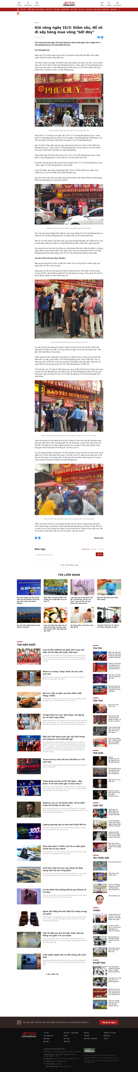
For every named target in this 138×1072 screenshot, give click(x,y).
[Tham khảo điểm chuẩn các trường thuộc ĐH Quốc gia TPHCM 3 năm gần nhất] (100, 824)
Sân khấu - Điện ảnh (101, 9)
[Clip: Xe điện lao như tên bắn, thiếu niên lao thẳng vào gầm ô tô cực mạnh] (29, 940)
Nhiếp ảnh (99, 962)
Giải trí (98, 805)
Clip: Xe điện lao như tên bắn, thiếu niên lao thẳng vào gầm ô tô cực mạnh (63, 934)
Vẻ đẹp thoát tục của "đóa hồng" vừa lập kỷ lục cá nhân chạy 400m (63, 716)
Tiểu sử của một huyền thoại (113, 874)
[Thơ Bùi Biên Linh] (100, 899)
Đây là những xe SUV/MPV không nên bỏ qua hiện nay (113, 939)
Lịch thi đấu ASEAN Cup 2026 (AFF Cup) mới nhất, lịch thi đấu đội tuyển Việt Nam (63, 651)
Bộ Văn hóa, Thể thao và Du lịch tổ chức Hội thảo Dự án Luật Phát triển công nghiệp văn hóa (114, 993)
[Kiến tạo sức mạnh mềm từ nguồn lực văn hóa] (100, 679)
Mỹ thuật (74, 9)
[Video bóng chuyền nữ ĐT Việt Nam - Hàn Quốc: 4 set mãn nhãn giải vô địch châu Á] (29, 788)
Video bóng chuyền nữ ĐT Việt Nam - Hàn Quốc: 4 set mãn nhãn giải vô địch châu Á (62, 782)
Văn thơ (49, 9)
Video (96, 910)
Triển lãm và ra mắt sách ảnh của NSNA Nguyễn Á (114, 979)
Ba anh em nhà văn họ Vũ (113, 705)
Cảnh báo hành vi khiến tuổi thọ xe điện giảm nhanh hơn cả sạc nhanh (64, 847)
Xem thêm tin (53, 974)
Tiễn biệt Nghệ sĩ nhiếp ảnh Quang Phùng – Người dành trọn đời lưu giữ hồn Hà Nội (114, 970)
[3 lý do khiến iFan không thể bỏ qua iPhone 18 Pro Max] (29, 896)
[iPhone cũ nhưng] (29, 678)
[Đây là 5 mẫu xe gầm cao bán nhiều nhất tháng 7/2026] (29, 700)
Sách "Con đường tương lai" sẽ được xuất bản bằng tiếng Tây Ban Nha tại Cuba (114, 888)
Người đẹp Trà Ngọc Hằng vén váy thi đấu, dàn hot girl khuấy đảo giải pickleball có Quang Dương (114, 814)
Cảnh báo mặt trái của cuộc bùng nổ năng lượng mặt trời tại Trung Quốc (63, 869)
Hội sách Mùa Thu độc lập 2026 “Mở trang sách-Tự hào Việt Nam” (114, 688)
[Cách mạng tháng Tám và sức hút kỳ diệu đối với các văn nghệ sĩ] (100, 731)
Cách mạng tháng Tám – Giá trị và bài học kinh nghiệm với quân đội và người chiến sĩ (114, 742)
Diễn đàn (67, 1041)
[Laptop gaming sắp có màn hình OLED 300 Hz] (29, 831)
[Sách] (100, 888)
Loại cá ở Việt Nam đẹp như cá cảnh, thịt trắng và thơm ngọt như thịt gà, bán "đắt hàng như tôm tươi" (55, 628)
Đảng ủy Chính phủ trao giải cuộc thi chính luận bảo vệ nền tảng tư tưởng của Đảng (114, 667)
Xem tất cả (85, 549)
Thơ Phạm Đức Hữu (114, 862)
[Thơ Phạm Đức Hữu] (100, 866)
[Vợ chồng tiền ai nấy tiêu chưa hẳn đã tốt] (82, 615)
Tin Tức (23, 9)
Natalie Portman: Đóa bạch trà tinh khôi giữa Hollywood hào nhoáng (114, 794)
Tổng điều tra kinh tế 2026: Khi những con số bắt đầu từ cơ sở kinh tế (55, 599)
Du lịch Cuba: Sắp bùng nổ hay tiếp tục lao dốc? (28, 626)
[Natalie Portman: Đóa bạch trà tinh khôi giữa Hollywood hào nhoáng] (100, 795)
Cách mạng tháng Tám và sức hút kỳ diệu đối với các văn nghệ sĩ (114, 729)
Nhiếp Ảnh (65, 9)
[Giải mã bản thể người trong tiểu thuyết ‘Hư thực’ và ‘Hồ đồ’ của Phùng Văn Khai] (100, 720)
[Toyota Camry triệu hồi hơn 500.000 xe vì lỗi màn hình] (29, 766)
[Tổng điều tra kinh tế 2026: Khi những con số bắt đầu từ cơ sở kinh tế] (56, 587)
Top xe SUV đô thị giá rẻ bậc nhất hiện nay (114, 949)
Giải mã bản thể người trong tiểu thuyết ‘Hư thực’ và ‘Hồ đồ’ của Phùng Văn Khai (114, 719)
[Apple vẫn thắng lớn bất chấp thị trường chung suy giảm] (29, 918)
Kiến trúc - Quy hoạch (36, 9)
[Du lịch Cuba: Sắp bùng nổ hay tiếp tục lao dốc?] (29, 615)
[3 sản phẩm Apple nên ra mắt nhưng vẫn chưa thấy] (29, 961)
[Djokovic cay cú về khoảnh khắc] (29, 809)
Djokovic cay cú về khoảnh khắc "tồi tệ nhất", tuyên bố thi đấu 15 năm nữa (64, 804)
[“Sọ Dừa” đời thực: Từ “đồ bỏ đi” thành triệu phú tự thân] (109, 615)
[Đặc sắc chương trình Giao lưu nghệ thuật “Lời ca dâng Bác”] (100, 847)
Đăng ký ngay (108, 1022)
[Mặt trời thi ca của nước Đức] (100, 783)
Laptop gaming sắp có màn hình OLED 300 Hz (64, 824)
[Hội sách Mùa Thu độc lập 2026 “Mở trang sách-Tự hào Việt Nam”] (100, 690)
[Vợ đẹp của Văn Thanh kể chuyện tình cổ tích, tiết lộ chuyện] (100, 836)
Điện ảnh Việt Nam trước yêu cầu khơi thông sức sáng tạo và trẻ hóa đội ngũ (64, 737)
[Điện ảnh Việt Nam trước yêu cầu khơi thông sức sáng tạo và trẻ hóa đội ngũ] (29, 743)
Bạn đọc (114, 9)
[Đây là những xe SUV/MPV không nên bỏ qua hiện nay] (100, 941)
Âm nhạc (89, 9)
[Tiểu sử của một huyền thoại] (100, 877)
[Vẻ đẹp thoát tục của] (29, 722)
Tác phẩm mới (101, 858)
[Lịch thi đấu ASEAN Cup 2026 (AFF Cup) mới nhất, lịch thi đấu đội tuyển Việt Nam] (29, 656)
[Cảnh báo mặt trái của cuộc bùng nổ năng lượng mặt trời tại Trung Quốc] (29, 875)
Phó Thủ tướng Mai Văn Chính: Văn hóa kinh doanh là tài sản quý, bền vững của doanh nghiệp (28, 600)
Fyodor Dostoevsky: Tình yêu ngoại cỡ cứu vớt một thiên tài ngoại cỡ (114, 760)
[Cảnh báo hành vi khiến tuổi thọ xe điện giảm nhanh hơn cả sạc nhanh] (29, 853)
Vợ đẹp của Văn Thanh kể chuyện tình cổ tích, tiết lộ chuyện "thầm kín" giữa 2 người (114, 835)
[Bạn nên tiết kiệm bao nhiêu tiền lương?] (109, 587)
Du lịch (81, 9)
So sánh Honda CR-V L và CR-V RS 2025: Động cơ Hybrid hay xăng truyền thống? (114, 929)
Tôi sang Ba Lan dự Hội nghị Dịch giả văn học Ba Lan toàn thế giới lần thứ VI (114, 772)
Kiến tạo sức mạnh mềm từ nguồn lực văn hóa (114, 676)
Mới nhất (94, 549)
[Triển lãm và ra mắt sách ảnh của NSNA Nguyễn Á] (100, 982)
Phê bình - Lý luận (110, 1033)
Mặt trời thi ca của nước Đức (114, 780)
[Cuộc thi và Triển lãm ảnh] (100, 1004)
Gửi (101, 554)
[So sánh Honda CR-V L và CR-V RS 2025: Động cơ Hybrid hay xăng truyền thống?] (100, 929)
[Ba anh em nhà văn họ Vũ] (100, 708)
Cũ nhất (100, 549)
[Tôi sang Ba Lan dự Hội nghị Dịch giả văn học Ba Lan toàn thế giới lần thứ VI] (100, 772)
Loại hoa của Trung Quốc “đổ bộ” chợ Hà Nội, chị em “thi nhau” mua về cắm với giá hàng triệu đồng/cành (81, 600)
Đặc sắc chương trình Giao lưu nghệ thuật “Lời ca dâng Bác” (114, 845)
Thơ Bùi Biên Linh (114, 896)
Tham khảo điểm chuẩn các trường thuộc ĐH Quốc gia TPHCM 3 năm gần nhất (114, 824)
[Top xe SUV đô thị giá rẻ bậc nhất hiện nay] (100, 952)
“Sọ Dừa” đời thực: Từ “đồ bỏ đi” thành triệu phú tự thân (108, 626)
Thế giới (56, 9)
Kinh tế (37, 22)
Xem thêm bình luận (70, 565)
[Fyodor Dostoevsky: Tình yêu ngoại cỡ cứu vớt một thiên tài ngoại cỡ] (100, 761)
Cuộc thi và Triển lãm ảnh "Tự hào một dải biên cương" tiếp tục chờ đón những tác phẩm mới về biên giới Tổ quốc (114, 1006)
